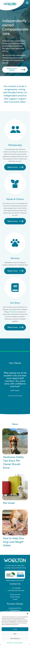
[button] (27, 613)
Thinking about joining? (12, 69)
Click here (13, 312)
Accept (15, 629)
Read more (13, 167)
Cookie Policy (10, 642)
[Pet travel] (15, 498)
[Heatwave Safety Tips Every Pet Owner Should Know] (15, 453)
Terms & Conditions (18, 642)
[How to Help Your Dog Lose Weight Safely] (15, 534)
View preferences (15, 638)
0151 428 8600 (16, 599)
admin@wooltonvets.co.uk (16, 602)
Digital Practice (16, 592)
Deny (15, 634)
